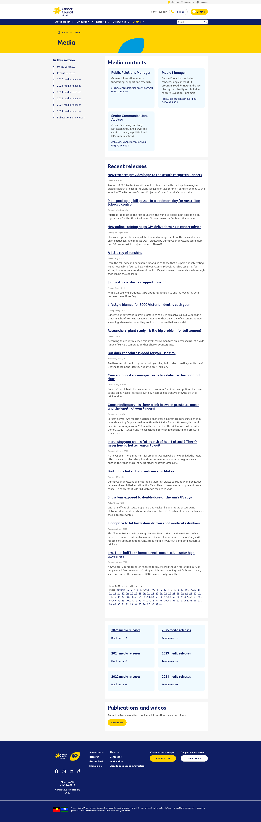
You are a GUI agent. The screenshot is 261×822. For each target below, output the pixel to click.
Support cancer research (194, 752)
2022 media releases (125, 676)
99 (157, 604)
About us (175, 2)
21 (199, 589)
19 (190, 589)
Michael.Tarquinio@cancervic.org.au (132, 88)
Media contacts (66, 66)
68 (119, 600)
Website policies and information (127, 765)
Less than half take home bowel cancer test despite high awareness (151, 554)
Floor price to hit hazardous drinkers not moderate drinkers (154, 523)
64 (195, 596)
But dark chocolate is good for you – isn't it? (142, 352)
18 (186, 589)
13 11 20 (179, 11)
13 (165, 589)
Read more (117, 638)
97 (148, 604)
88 (110, 604)
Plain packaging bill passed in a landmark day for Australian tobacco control (154, 202)
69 (123, 600)
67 (114, 600)
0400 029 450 (119, 91)
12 (161, 589)
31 (148, 593)
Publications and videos (71, 117)
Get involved (96, 761)
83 (182, 600)
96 (144, 604)
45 (114, 596)
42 (195, 593)
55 (157, 596)
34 (161, 593)
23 (114, 593)
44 (110, 596)
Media (78, 32)
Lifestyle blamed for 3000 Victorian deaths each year (149, 304)
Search (205, 22)
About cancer (96, 752)
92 (127, 604)
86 (195, 600)
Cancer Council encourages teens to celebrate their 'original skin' (154, 377)
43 (199, 593)
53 (148, 596)
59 (173, 596)
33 (157, 593)
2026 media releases (125, 630)
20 (194, 589)
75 (148, 600)
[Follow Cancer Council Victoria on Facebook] (56, 773)
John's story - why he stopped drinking (137, 282)
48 (127, 596)
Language (204, 2)
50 (135, 596)
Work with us (116, 761)
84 (186, 600)
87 (199, 600)
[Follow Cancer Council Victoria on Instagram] (63, 773)
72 (135, 600)
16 (177, 589)
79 (165, 600)
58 (169, 596)
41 (190, 593)
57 (165, 596)
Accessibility (189, 2)
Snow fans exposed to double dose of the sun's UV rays (150, 497)
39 (182, 593)
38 (178, 593)
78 (161, 600)
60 (178, 596)
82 (178, 600)
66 (110, 600)
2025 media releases (176, 630)
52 (144, 596)
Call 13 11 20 (163, 758)
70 (127, 600)
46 (119, 596)
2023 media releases (176, 653)
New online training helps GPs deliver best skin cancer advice (154, 226)
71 (131, 600)
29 (140, 593)
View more (117, 722)
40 (186, 593)
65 (199, 596)
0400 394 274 (170, 102)
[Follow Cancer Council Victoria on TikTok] (79, 773)
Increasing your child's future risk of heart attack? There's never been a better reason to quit (152, 443)
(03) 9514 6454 (120, 145)
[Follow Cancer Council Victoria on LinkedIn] (71, 773)
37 (173, 593)
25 (123, 593)
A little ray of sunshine (125, 252)
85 (190, 600)
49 (131, 596)
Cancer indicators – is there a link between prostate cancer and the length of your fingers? (153, 406)
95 (140, 604)
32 (152, 593)
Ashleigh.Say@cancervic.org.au (129, 142)
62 (186, 596)
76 (152, 600)
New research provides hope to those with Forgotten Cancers (155, 174)
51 (140, 596)
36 (169, 593)
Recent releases (66, 73)
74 (144, 600)
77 (157, 600)
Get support (83, 21)
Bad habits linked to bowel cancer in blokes (141, 471)
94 (135, 604)
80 (169, 600)
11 (156, 589)
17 (182, 589)
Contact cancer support (163, 752)
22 (110, 593)
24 (119, 593)
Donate (201, 11)
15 (173, 589)
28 (135, 593)
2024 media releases (125, 653)
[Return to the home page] (63, 15)
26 (127, 593)
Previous (120, 589)
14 (169, 589)
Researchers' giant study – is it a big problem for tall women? (154, 330)
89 (114, 604)
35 (165, 593)
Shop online (95, 765)
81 (173, 600)
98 (152, 604)
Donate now (194, 758)
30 (144, 593)
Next (161, 604)
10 (152, 589)
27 (131, 593)
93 (131, 604)
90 (119, 604)
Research (94, 756)
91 (123, 604)
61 (182, 596)
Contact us (116, 756)
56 (161, 596)
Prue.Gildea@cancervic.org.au (179, 98)
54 (152, 596)
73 (140, 600)
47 (123, 596)
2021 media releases (176, 676)
